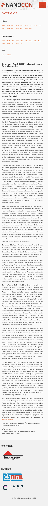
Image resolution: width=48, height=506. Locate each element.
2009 (30, 28)
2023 (12, 25)
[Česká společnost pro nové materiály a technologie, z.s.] (13, 477)
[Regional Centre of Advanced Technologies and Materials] (13, 487)
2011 (21, 28)
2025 (3, 25)
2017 (35, 25)
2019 (26, 25)
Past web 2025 (7, 55)
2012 (17, 28)
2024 (8, 25)
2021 (21, 25)
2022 (17, 25)
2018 (30, 25)
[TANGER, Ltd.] (13, 455)
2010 (26, 28)
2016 (39, 25)
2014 (8, 28)
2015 (3, 28)
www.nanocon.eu (7, 419)
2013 (12, 28)
